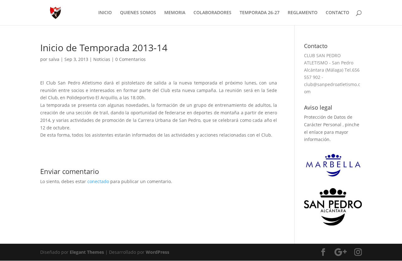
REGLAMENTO (303, 12)
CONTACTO (337, 12)
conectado (98, 181)
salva (54, 59)
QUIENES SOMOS (138, 12)
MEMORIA (174, 12)
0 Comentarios (130, 59)
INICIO (105, 12)
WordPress (157, 252)
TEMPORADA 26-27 (260, 12)
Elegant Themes (87, 252)
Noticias (101, 59)
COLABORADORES (212, 12)
